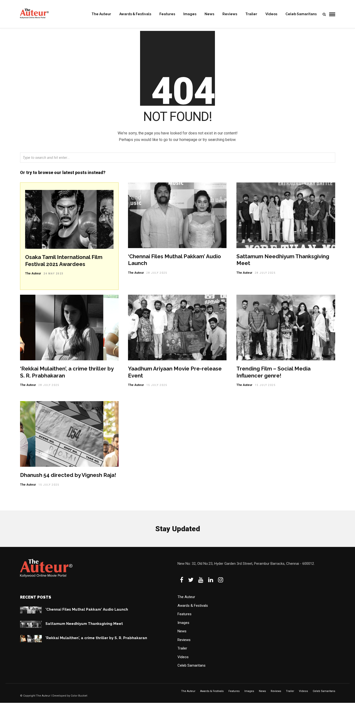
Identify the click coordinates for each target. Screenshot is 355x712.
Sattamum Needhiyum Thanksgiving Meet (84, 623)
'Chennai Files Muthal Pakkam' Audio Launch (86, 609)
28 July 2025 (156, 273)
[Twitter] (190, 580)
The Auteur (101, 14)
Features (167, 14)
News (209, 14)
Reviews (229, 14)
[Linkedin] (210, 580)
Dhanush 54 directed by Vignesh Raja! (68, 475)
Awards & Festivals (135, 14)
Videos (271, 14)
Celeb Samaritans (301, 14)
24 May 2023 (53, 273)
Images (189, 14)
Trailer (251, 14)
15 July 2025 (156, 385)
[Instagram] (220, 580)
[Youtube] (200, 580)
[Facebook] (181, 580)
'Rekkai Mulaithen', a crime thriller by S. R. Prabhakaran (96, 638)
